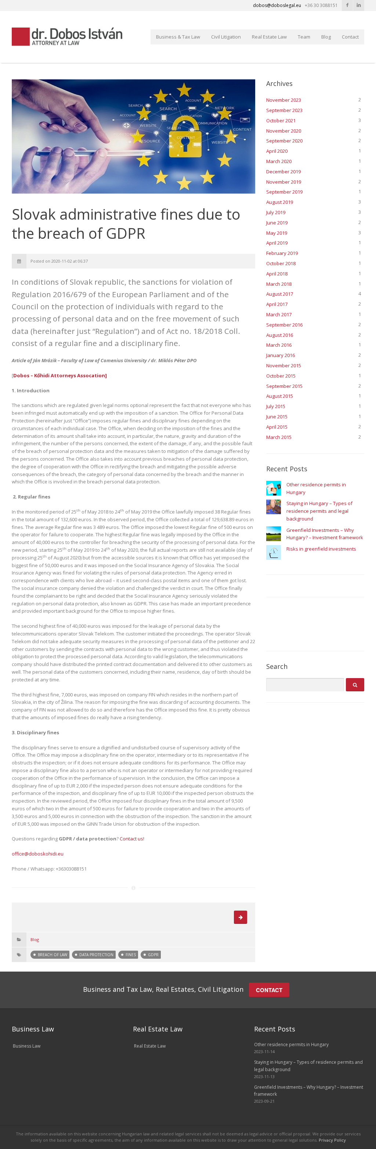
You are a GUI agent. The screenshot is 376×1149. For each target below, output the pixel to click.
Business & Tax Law (178, 36)
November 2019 (283, 182)
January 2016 (280, 355)
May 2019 (276, 233)
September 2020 (284, 140)
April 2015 (277, 427)
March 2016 (279, 345)
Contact (350, 36)
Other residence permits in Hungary (291, 1044)
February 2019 (282, 253)
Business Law (26, 1046)
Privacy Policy (332, 1140)
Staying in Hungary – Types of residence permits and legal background (319, 511)
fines (131, 954)
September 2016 (284, 324)
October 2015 (281, 375)
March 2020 (279, 161)
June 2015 (277, 416)
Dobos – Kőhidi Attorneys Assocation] (60, 375)
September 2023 (284, 110)
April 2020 (277, 151)
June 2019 (277, 222)
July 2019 (275, 212)
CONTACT (269, 990)
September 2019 (284, 191)
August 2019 (279, 202)
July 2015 (275, 406)
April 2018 (277, 273)
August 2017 (279, 294)
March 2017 (279, 314)
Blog (326, 36)
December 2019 (283, 171)
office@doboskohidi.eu (38, 853)
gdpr (153, 954)
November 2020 (283, 130)
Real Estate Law (269, 36)
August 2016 (279, 335)
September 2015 (284, 386)
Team (304, 36)
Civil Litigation (226, 36)
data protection (96, 954)
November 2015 (283, 365)
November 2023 (283, 100)
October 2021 (281, 120)
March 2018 (279, 284)
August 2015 (279, 396)
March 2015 (279, 437)
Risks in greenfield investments (321, 548)
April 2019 (277, 242)
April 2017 (277, 304)
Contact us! (132, 838)
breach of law (52, 954)
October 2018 (281, 263)
